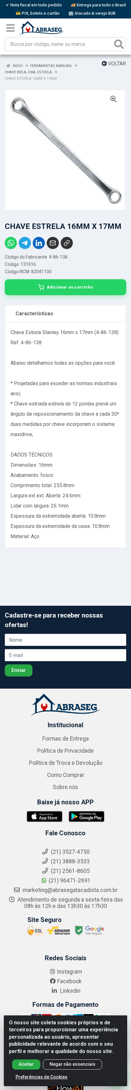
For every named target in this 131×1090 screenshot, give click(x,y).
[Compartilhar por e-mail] (53, 243)
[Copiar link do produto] (67, 243)
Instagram (69, 972)
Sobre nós (65, 787)
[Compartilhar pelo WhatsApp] (11, 243)
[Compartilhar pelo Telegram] (25, 243)
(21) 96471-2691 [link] (70, 880)
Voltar (116, 64)
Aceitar (26, 1064)
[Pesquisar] (119, 44)
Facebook (69, 981)
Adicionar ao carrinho (70, 286)
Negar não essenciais (72, 1064)
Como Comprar (65, 775)
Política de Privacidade (65, 751)
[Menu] (10, 28)
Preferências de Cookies (41, 1076)
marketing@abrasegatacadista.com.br (69, 890)
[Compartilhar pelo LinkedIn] (39, 243)
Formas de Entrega (65, 738)
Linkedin (69, 991)
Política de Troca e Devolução (65, 763)
